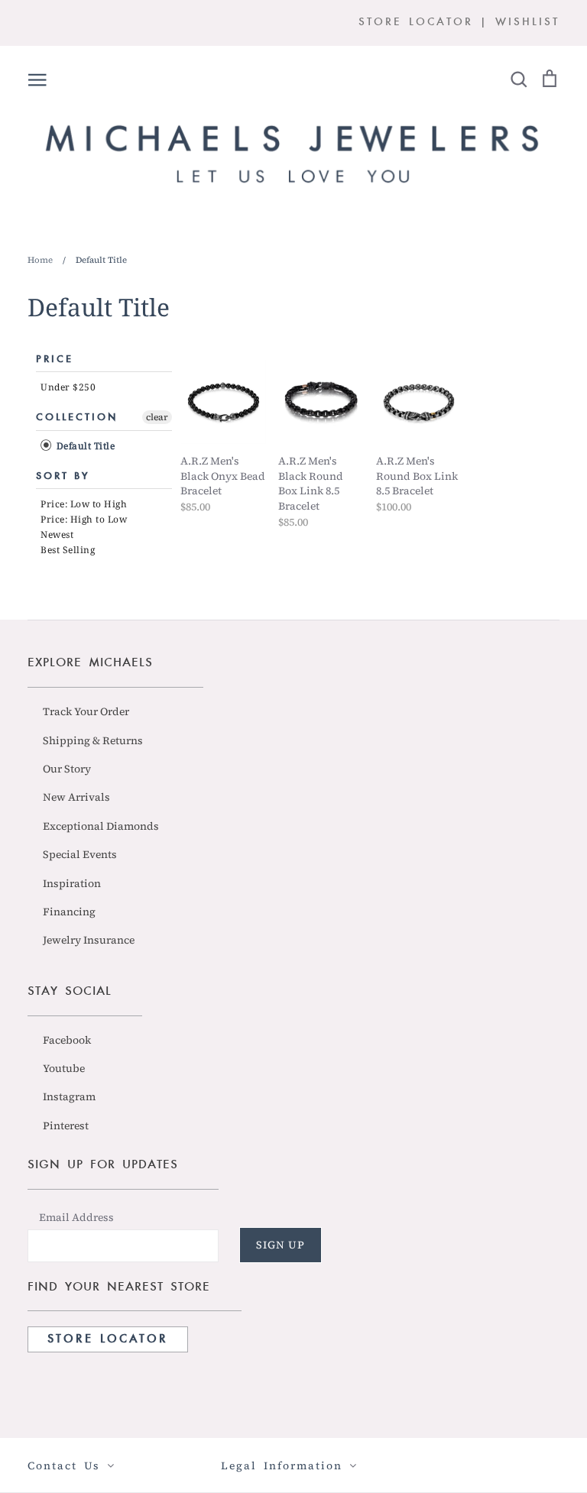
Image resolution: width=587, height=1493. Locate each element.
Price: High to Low (84, 519)
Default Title (84, 445)
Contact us (67, 1465)
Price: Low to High (84, 503)
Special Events (80, 854)
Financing (69, 911)
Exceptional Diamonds (101, 826)
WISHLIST (527, 22)
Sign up (280, 1244)
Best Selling (68, 549)
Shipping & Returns (93, 740)
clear (157, 417)
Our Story (67, 768)
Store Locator (107, 1339)
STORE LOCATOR (415, 22)
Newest (57, 534)
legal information (285, 1465)
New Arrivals (76, 797)
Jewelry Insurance (89, 939)
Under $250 (68, 387)
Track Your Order (86, 711)
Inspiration (72, 883)
